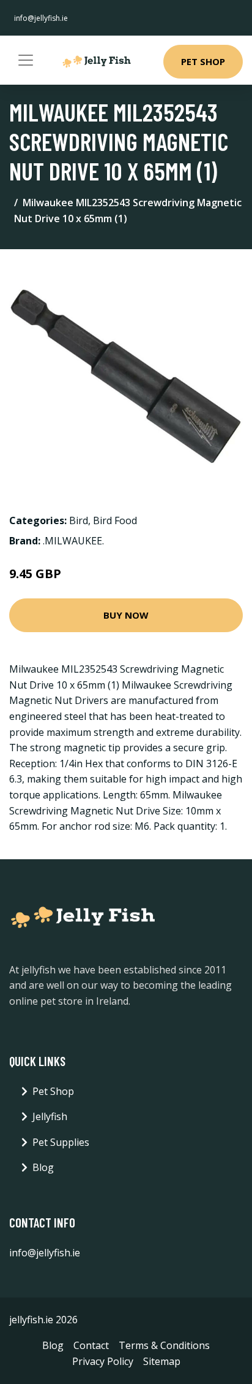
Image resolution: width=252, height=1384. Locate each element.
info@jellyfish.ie (41, 18)
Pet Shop (203, 61)
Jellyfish (49, 1116)
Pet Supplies (60, 1142)
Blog (43, 1167)
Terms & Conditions (164, 1345)
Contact (91, 1345)
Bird (78, 520)
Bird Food (115, 520)
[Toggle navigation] (25, 60)
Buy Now (126, 615)
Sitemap (161, 1361)
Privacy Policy (102, 1361)
